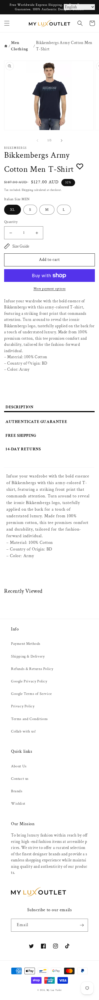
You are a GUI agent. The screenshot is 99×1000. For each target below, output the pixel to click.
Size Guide (20, 246)
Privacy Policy (22, 706)
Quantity (11, 222)
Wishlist (18, 803)
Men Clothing (19, 46)
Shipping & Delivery (28, 656)
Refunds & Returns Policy (32, 668)
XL (12, 209)
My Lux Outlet (54, 990)
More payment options (50, 289)
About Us (19, 766)
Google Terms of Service (31, 693)
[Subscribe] (82, 925)
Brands (17, 791)
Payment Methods (25, 643)
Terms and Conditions (29, 718)
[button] (7, 23)
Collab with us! (23, 731)
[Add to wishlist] (80, 166)
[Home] (6, 46)
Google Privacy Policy (29, 681)
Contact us (20, 778)
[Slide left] (37, 140)
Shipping (27, 190)
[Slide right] (62, 140)
